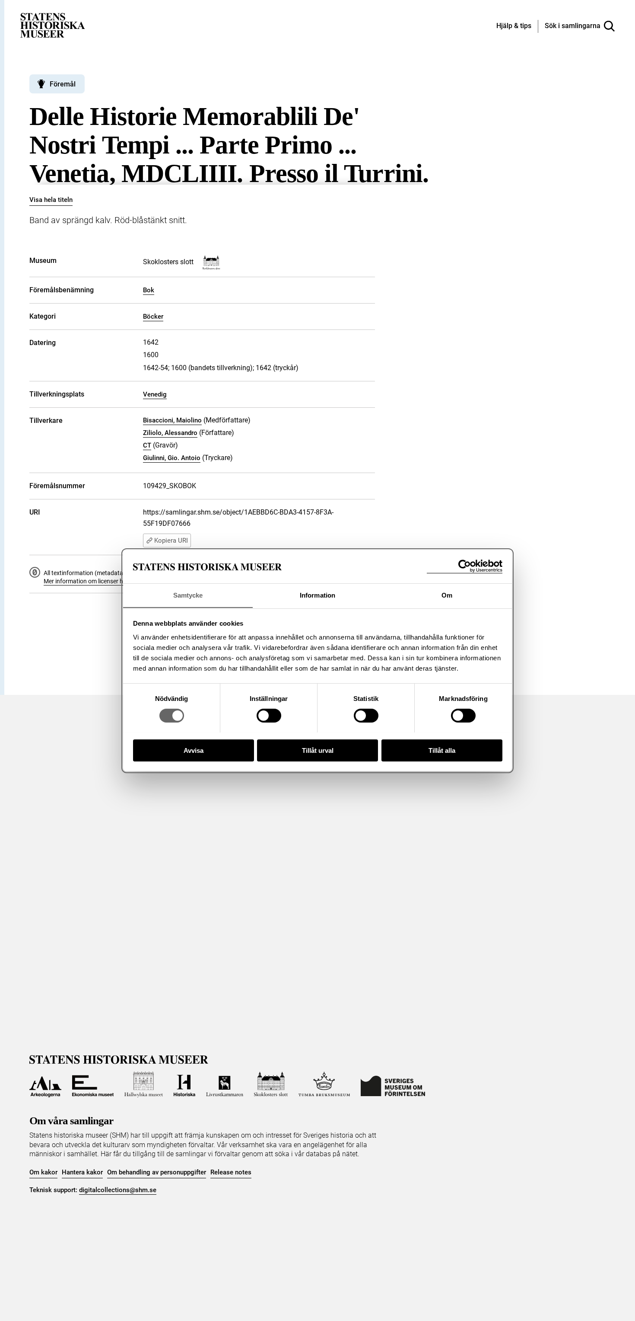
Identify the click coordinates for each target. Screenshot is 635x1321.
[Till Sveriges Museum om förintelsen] (393, 1084)
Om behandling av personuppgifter (156, 1172)
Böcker (153, 316)
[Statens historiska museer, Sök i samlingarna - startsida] (52, 25)
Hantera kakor (82, 1172)
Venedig (155, 394)
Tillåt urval (317, 750)
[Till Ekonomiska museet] (93, 1084)
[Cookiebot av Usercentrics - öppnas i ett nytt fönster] (464, 566)
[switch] (269, 716)
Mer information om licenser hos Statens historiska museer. (123, 581)
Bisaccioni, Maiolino (172, 420)
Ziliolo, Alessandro (170, 433)
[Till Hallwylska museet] (143, 1084)
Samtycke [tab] (188, 594)
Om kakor (43, 1172)
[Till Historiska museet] (184, 1084)
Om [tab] (446, 594)
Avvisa (193, 750)
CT (147, 445)
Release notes (230, 1172)
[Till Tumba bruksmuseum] (324, 1084)
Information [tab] (317, 594)
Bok (148, 290)
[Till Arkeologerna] (45, 1084)
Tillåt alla (442, 750)
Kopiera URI (171, 540)
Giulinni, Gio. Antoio (171, 458)
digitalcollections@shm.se (117, 1190)
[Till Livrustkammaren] (224, 1084)
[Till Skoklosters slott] (271, 1084)
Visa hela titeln (51, 200)
